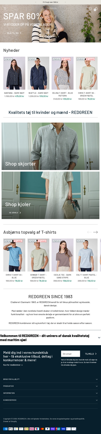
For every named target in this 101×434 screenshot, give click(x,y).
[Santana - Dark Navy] (14, 73)
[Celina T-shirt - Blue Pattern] (63, 73)
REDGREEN (22, 419)
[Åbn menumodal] (4, 8)
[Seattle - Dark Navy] (38, 73)
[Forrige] (36, 2)
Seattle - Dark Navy (38, 93)
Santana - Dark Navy (14, 93)
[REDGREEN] (50, 8)
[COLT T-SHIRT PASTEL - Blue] (87, 255)
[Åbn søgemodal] (90, 8)
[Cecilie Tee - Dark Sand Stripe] (63, 255)
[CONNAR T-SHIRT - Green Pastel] (38, 255)
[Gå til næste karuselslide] (58, 36)
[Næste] (65, 2)
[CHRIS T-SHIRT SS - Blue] (14, 255)
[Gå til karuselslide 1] (47, 36)
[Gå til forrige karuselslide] (42, 36)
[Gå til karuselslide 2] (50, 36)
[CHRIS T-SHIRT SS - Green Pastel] (87, 73)
